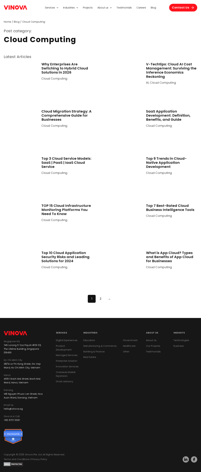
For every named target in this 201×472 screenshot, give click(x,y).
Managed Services (66, 355)
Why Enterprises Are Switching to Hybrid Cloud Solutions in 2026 (64, 68)
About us (102, 7)
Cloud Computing (54, 78)
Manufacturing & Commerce (100, 346)
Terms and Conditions (17, 459)
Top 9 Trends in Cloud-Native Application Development (166, 162)
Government (130, 340)
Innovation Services (67, 366)
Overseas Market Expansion (66, 374)
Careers (141, 7)
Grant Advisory (64, 381)
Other (126, 351)
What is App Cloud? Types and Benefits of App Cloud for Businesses (169, 257)
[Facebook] (194, 459)
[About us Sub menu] (111, 7)
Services (50, 7)
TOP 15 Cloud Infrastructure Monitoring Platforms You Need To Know (66, 209)
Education (89, 340)
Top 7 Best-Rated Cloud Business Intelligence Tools (170, 207)
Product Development (64, 347)
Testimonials (124, 7)
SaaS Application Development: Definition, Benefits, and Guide (168, 115)
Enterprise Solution (66, 360)
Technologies (181, 340)
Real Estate (89, 357)
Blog (153, 7)
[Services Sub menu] (57, 7)
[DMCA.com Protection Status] (13, 464)
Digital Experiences (66, 340)
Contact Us (180, 7)
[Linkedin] (186, 459)
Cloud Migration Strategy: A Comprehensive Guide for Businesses (66, 115)
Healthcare (129, 346)
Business (179, 346)
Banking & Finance (94, 351)
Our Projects (153, 346)
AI (147, 83)
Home (7, 22)
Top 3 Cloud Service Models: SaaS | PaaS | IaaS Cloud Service (66, 162)
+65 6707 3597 (12, 420)
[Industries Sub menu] (77, 7)
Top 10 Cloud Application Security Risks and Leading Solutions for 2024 (65, 257)
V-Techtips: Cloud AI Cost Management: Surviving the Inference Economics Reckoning (171, 70)
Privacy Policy (39, 459)
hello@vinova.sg (13, 408)
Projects (88, 7)
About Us (151, 340)
